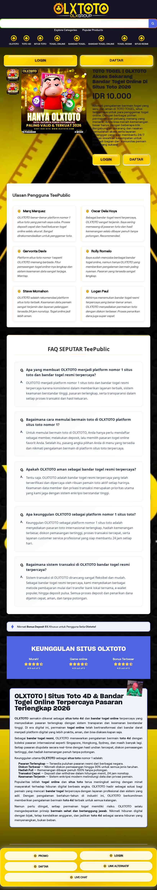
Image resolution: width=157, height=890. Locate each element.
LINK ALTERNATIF (118, 866)
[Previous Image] (24, 101)
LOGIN (40, 60)
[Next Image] (83, 101)
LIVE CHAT (81, 878)
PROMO (43, 854)
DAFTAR (116, 60)
